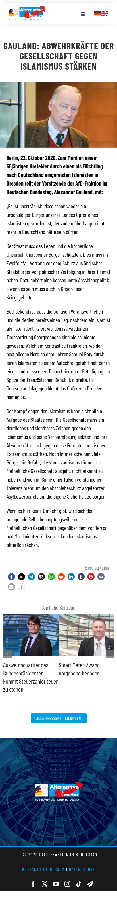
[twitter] (44, 884)
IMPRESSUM (54, 869)
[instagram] (67, 884)
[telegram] (90, 884)
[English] (105, 12)
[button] (11, 576)
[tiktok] (79, 884)
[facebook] (33, 884)
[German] (97, 12)
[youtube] (56, 884)
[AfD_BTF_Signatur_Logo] (27, 8)
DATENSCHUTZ (82, 869)
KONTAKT (30, 869)
